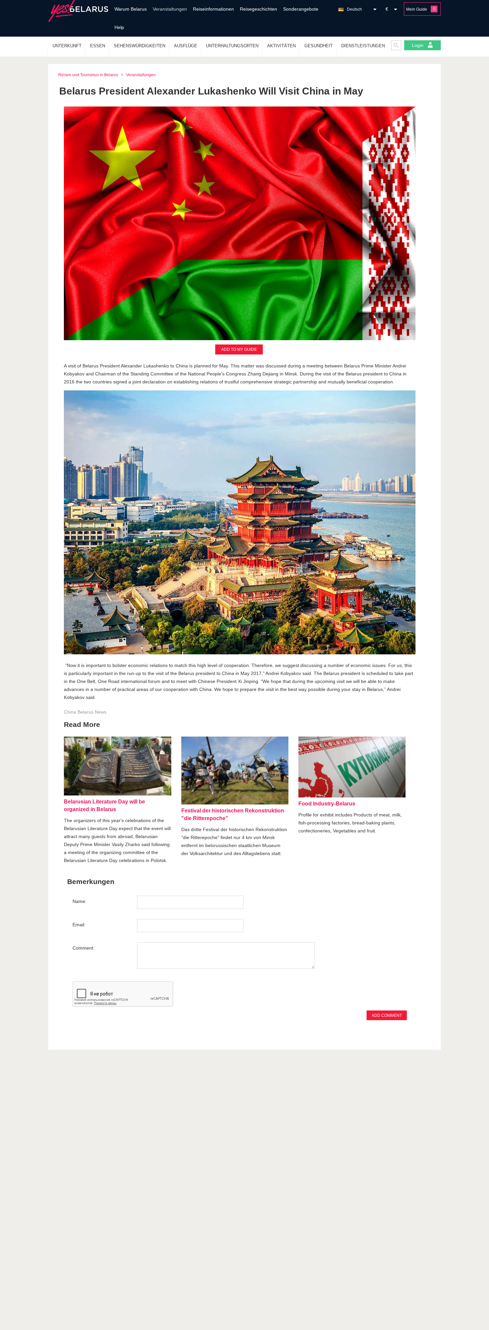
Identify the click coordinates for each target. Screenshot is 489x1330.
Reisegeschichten (258, 9)
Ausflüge (185, 45)
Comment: (83, 948)
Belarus (85, 712)
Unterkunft (67, 45)
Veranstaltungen (170, 9)
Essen (97, 45)
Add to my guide (239, 349)
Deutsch (354, 9)
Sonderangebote (300, 9)
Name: (79, 901)
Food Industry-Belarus (326, 803)
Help (119, 27)
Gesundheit (318, 45)
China (70, 712)
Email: (79, 924)
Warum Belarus (130, 9)
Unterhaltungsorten (232, 45)
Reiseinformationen (213, 9)
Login (418, 45)
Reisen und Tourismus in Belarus (88, 75)
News (100, 712)
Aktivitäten (281, 45)
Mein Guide (416, 9)
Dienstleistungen (363, 45)
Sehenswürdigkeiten (139, 45)
